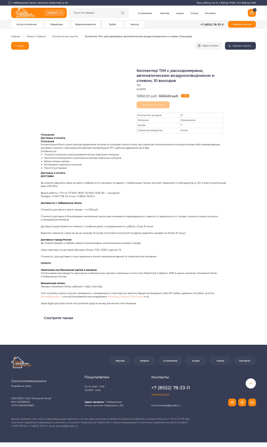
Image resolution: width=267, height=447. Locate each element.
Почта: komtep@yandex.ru (165, 405)
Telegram (125, 296)
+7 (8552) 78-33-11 (212, 24)
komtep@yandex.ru (51, 296)
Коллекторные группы (65, 36)
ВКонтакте (137, 296)
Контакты (210, 13)
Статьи (194, 13)
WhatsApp (113, 296)
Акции (180, 13)
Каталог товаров (36, 36)
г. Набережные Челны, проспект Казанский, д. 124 (39, 2)
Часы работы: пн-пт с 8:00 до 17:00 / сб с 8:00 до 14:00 (226, 2)
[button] (242, 24)
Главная (15, 36)
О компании (145, 13)
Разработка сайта (21, 386)
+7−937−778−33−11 (61, 196)
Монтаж (164, 13)
